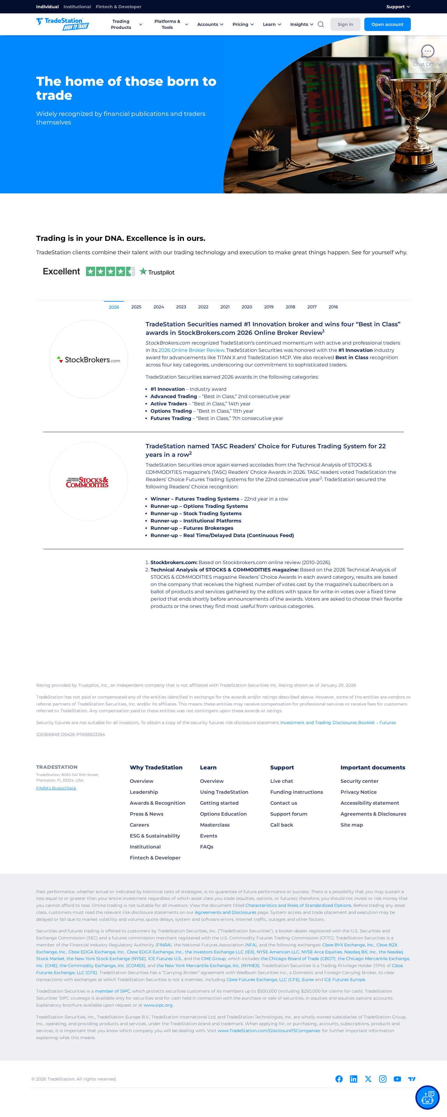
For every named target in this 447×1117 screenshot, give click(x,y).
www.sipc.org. (159, 1005)
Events (208, 836)
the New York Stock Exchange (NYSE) (106, 958)
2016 (333, 307)
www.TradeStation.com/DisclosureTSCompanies (269, 1030)
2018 (290, 307)
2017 (312, 307)
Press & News (146, 814)
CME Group (213, 958)
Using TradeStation (224, 792)
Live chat (281, 781)
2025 (136, 307)
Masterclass (215, 825)
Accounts (207, 24)
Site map (352, 825)
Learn (269, 24)
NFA (250, 945)
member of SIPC (112, 991)
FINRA (163, 945)
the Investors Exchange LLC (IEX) (220, 952)
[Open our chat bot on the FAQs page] (427, 1097)
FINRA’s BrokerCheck (56, 788)
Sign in (345, 24)
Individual (47, 6)
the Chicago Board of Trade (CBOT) (298, 958)
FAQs (206, 847)
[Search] (321, 24)
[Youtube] (397, 1079)
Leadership (144, 792)
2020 (247, 307)
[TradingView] (412, 1079)
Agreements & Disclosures (373, 814)
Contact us (283, 803)
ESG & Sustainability (155, 836)
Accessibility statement (370, 803)
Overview (142, 781)
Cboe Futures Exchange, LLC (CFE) (263, 979)
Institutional (77, 6)
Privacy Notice (359, 792)
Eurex (308, 979)
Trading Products (121, 24)
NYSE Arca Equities (321, 952)
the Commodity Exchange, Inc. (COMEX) (102, 965)
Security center (360, 781)
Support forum (288, 814)
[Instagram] (382, 1079)
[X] (368, 1079)
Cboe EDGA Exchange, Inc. (96, 952)
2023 (181, 307)
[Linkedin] (353, 1079)
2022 (203, 307)
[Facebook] (339, 1079)
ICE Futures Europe (344, 979)
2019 (269, 307)
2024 (159, 307)
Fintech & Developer (118, 6)
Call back (281, 825)
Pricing (240, 24)
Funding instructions (296, 792)
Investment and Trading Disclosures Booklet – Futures (338, 722)
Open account (388, 24)
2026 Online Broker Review (191, 350)
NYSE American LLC (278, 952)
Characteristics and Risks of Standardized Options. (298, 905)
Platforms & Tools (167, 24)
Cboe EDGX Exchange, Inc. (155, 952)
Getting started (219, 803)
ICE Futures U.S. (165, 958)
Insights (299, 24)
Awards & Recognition (157, 803)
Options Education (223, 814)
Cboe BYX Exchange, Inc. (348, 945)
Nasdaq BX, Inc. (360, 952)
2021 (225, 307)
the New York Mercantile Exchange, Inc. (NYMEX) (208, 965)
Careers (139, 825)
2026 (114, 307)
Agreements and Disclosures (225, 912)
